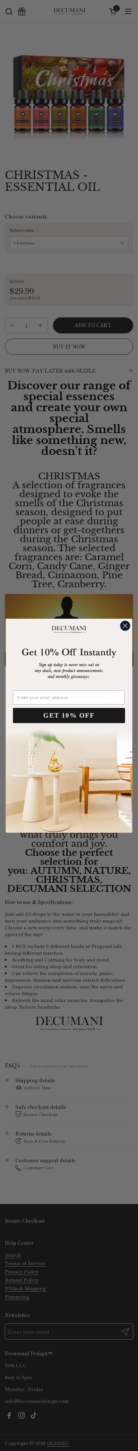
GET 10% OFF (69, 715)
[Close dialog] (125, 626)
